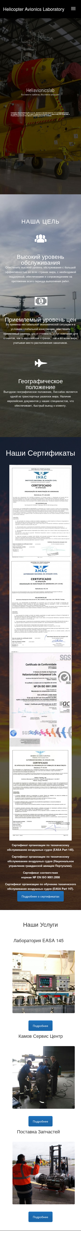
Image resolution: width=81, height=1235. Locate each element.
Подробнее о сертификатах (40, 896)
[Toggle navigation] (73, 8)
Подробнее (40, 1026)
